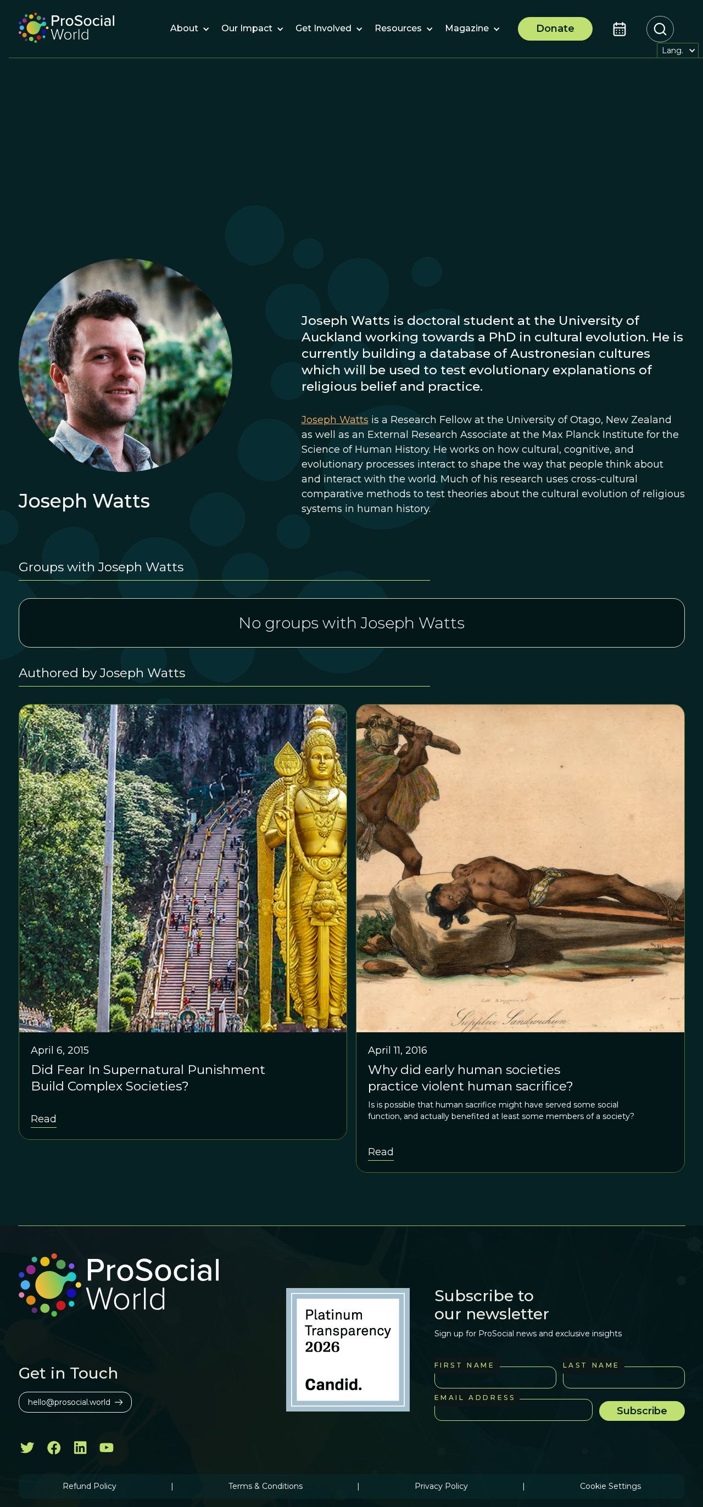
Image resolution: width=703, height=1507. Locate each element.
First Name (464, 1365)
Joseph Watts (335, 420)
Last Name (591, 1365)
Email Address (475, 1397)
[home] (66, 29)
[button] (184, 29)
